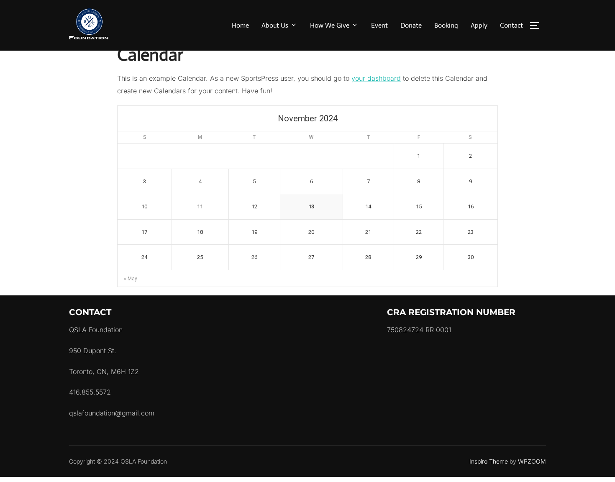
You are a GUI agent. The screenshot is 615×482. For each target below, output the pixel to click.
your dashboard (376, 78)
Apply (479, 25)
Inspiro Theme (488, 461)
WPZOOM (532, 461)
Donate (411, 25)
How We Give (329, 25)
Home (240, 25)
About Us (274, 25)
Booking (446, 25)
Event (379, 25)
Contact (511, 25)
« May (130, 279)
